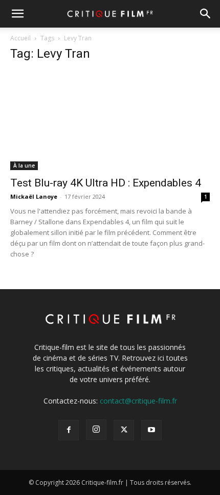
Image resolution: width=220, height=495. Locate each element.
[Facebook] (68, 430)
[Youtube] (151, 430)
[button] (17, 14)
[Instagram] (96, 429)
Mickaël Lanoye (33, 196)
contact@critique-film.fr (138, 401)
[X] (124, 430)
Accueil (20, 38)
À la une (24, 165)
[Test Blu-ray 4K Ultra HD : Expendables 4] (110, 121)
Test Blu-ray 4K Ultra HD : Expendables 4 (105, 183)
